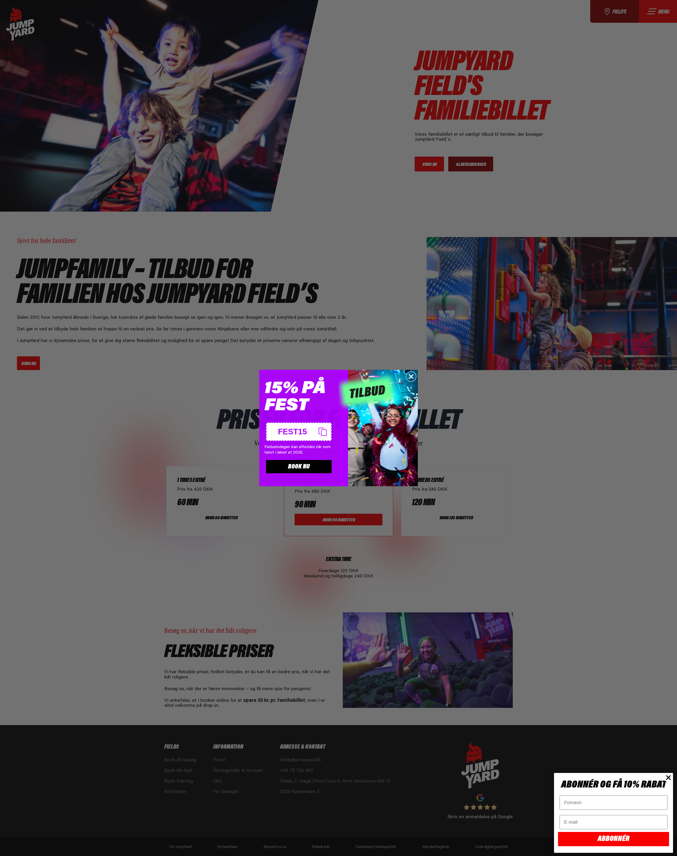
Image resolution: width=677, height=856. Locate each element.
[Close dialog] (411, 376)
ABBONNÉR (613, 839)
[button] (299, 431)
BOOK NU (299, 466)
